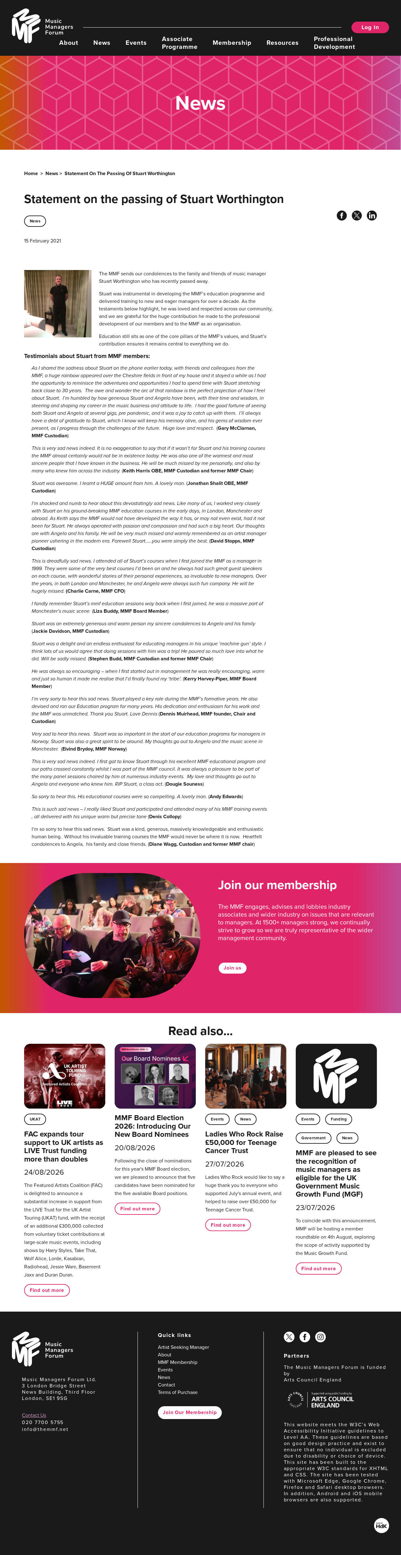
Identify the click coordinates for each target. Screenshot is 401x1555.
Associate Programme (180, 42)
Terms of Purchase (178, 1392)
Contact (166, 1384)
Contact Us (34, 1415)
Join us (233, 967)
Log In (370, 27)
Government (313, 1138)
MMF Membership (177, 1362)
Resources (283, 42)
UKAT (35, 1119)
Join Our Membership (189, 1412)
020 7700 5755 (43, 1422)
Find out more (47, 1290)
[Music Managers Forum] (42, 1364)
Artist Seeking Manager (183, 1347)
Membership (232, 42)
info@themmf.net (45, 1429)
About (68, 42)
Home (31, 173)
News (102, 42)
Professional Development (334, 42)
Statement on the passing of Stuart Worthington (120, 173)
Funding (338, 1119)
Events (136, 42)
